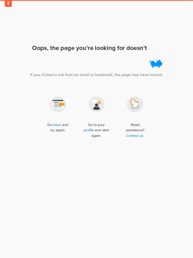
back (57, 125)
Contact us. (135, 136)
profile (89, 130)
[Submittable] (8, 3)
